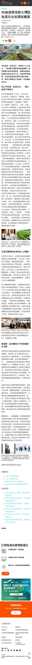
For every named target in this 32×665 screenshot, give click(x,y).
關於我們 (17, 627)
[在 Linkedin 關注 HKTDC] (8, 650)
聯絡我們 (4, 630)
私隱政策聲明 (18, 637)
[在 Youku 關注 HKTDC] (20, 650)
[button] (28, 3)
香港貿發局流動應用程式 (21, 630)
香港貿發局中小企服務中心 (15, 481)
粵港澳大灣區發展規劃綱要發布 (17, 484)
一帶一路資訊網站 (11, 479)
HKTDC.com (5, 627)
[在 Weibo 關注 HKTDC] (11, 650)
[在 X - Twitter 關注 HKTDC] (5, 650)
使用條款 (4, 637)
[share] (29, 653)
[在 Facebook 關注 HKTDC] (2, 650)
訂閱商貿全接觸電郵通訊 (8, 632)
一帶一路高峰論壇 (11, 476)
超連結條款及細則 (6, 640)
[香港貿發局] (16, 624)
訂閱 (6, 573)
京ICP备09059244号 (7, 643)
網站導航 (17, 640)
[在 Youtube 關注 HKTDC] (17, 650)
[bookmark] (29, 658)
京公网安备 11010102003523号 (20, 643)
